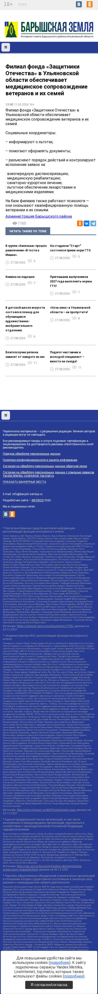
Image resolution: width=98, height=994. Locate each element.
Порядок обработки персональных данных (31, 453)
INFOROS (38, 500)
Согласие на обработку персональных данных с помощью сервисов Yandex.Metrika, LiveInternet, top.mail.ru (48, 474)
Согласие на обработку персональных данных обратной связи (45, 466)
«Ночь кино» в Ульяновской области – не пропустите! (70, 310)
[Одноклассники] (80, 223)
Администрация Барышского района (38, 216)
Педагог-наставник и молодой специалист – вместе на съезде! (67, 357)
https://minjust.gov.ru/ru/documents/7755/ (45, 626)
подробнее (59, 962)
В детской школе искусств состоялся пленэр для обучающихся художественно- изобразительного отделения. (25, 319)
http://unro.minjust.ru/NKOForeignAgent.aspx (46, 810)
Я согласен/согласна (49, 985)
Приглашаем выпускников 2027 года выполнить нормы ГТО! (71, 281)
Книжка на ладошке (19, 277)
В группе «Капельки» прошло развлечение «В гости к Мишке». (26, 250)
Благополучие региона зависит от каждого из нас (25, 355)
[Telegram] (93, 223)
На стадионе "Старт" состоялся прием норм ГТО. (70, 248)
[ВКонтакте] (86, 223)
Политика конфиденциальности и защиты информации (40, 460)
